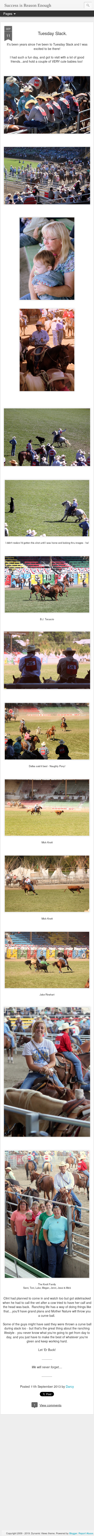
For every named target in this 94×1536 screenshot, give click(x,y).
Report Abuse (85, 1533)
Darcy (70, 1386)
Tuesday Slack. (52, 33)
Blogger (73, 1533)
